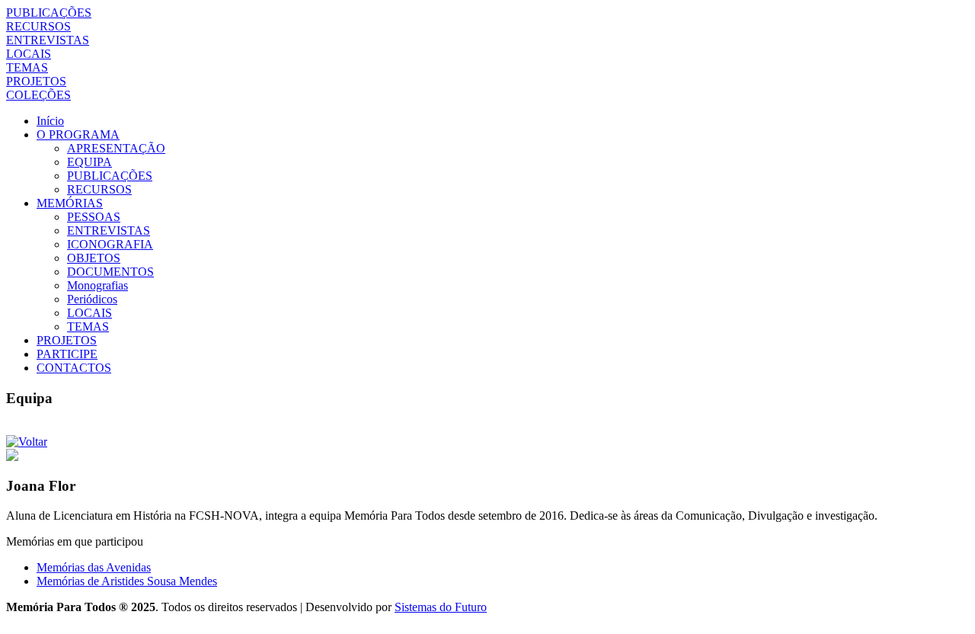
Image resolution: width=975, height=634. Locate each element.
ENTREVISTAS (47, 40)
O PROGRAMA (78, 134)
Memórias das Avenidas (94, 567)
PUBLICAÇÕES (48, 12)
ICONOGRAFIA (110, 244)
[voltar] (26, 441)
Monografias (97, 285)
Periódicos (92, 299)
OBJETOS (93, 257)
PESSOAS (93, 216)
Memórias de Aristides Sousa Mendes (127, 581)
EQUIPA (89, 161)
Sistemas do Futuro (441, 606)
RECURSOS (38, 26)
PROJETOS (36, 81)
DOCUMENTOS (110, 271)
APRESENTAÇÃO (116, 148)
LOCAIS (28, 53)
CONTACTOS (74, 367)
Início (50, 120)
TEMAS (27, 67)
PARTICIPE (67, 353)
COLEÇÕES (38, 94)
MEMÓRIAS (70, 203)
